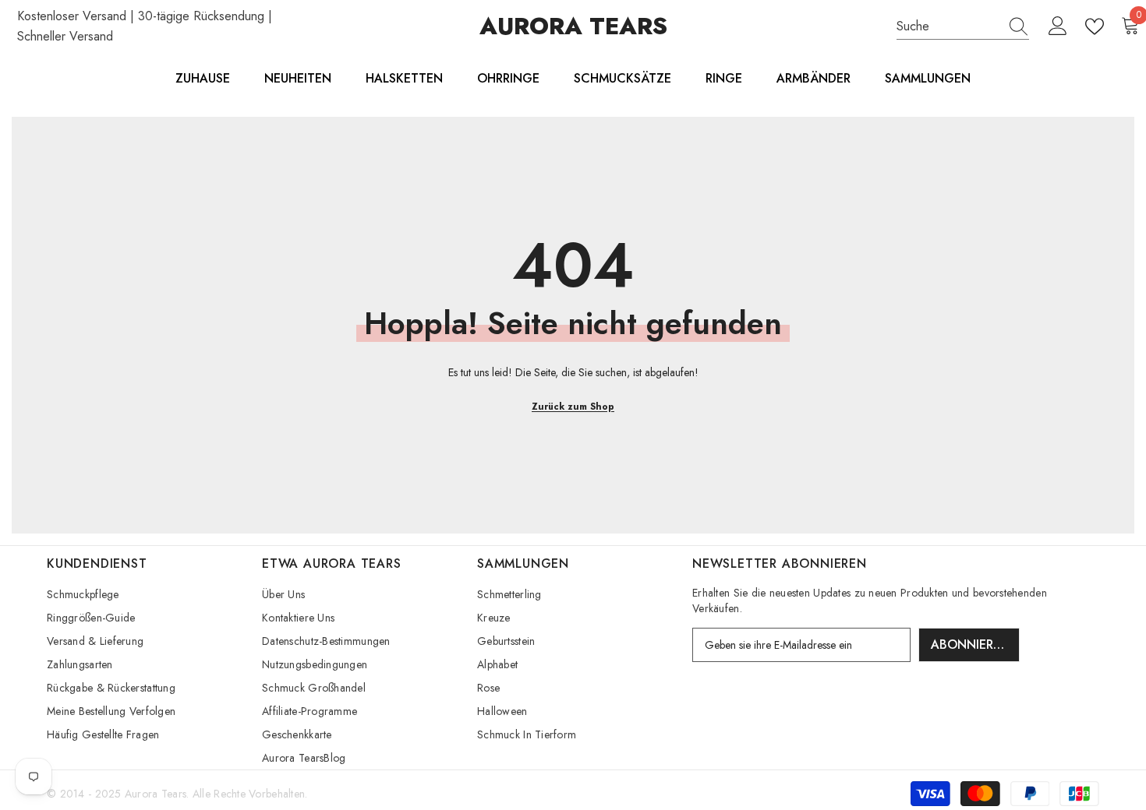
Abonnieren (970, 644)
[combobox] (948, 26)
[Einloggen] (1058, 26)
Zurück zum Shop (573, 407)
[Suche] (963, 27)
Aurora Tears (155, 793)
